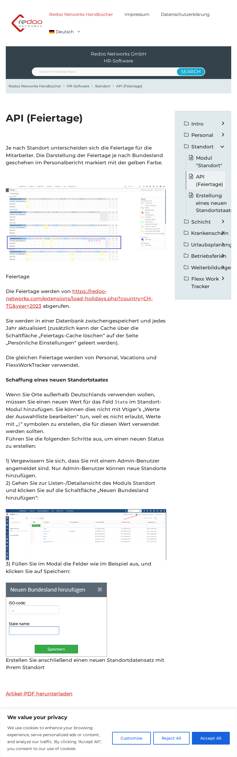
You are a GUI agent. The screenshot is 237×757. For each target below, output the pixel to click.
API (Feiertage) (129, 86)
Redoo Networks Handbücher (81, 14)
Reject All (171, 738)
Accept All (210, 738)
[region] (118, 733)
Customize (131, 738)
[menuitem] (65, 31)
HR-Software (78, 86)
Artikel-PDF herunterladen (39, 694)
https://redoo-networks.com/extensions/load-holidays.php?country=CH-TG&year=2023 (79, 298)
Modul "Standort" (209, 161)
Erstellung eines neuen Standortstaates (216, 203)
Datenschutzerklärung (185, 14)
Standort (102, 86)
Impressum (137, 14)
